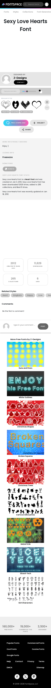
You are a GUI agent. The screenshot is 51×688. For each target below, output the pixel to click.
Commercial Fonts (35, 643)
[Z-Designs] (7, 79)
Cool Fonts (12, 649)
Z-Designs (20, 78)
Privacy (30, 661)
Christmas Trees (25, 485)
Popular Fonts (13, 643)
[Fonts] (12, 4)
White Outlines (25, 397)
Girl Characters (25, 603)
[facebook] (17, 676)
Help (9, 661)
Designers (42, 630)
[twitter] (25, 676)
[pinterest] (33, 676)
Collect (41, 123)
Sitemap (40, 667)
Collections (28, 12)
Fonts (6, 12)
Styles (16, 12)
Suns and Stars (25, 368)
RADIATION (25, 544)
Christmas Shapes (25, 426)
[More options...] (47, 107)
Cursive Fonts (38, 649)
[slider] (27, 91)
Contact (21, 82)
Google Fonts (13, 655)
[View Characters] (47, 102)
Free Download (18, 123)
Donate (11, 169)
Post (43, 326)
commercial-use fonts (25, 630)
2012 (13, 263)
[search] (33, 4)
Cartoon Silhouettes (25, 515)
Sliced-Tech (25, 573)
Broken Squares (25, 456)
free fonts (8, 630)
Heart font (30, 179)
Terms (41, 661)
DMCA (9, 667)
